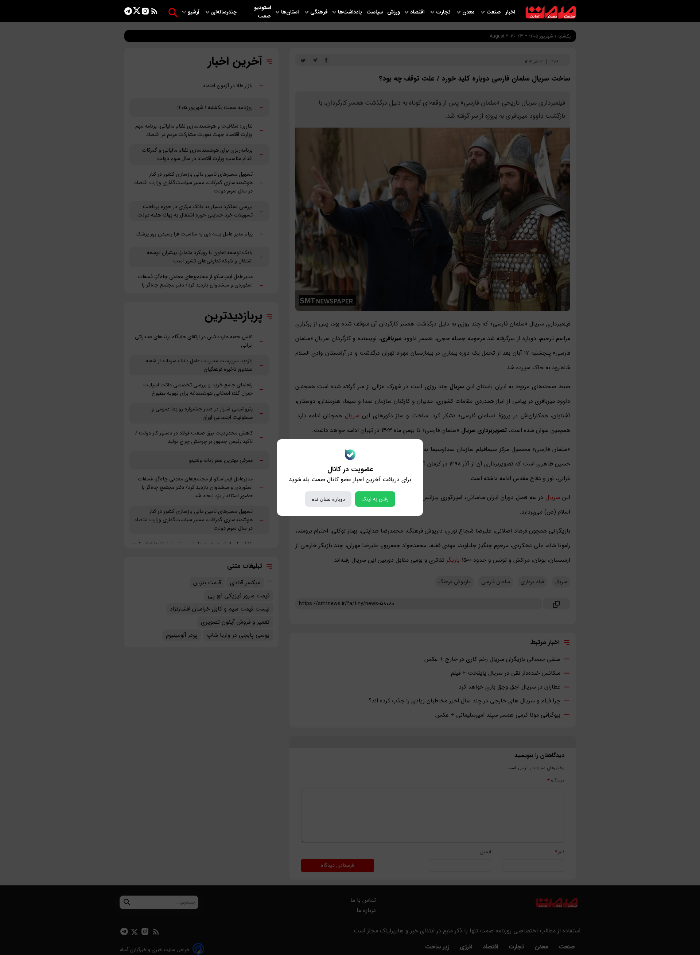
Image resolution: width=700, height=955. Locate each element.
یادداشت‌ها (350, 12)
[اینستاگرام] (145, 13)
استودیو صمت (262, 12)
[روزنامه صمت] (550, 12)
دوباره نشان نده (328, 499)
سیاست (375, 12)
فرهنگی (319, 12)
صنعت (494, 12)
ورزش (393, 12)
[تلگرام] (128, 13)
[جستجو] (173, 12)
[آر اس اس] (154, 13)
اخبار (510, 12)
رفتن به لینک (375, 499)
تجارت (444, 12)
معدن (469, 12)
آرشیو (194, 12)
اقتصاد (418, 12)
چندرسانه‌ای (224, 12)
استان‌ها (290, 12)
